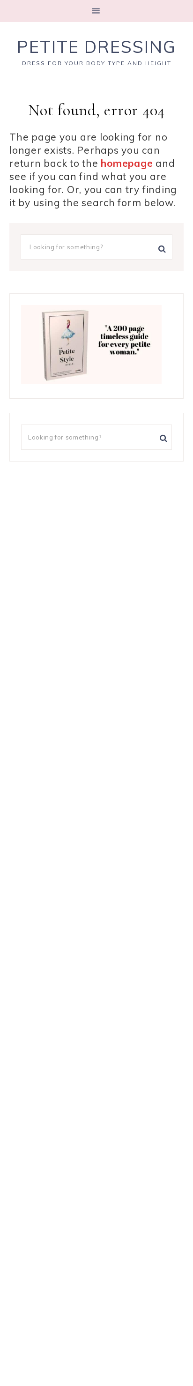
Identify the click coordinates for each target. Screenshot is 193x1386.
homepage (127, 163)
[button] (96, 11)
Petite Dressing (96, 46)
